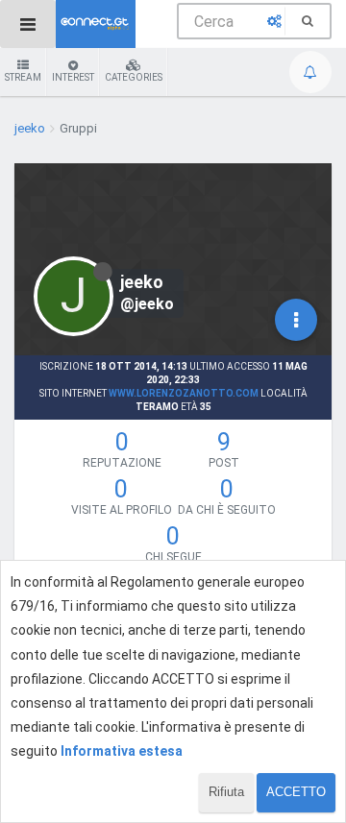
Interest (73, 77)
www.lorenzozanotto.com (184, 393)
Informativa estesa (122, 751)
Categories (133, 77)
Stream (23, 77)
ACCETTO (296, 792)
